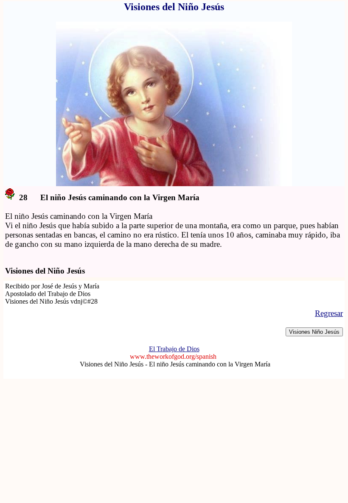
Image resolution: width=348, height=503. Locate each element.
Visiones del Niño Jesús (112, 364)
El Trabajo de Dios (174, 348)
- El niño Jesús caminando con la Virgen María (207, 364)
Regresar (329, 313)
